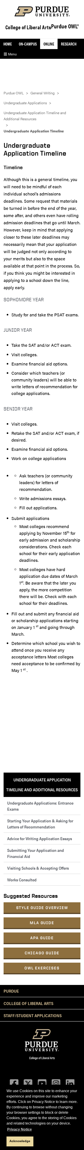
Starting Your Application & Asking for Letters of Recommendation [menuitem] (40, 824)
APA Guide (42, 937)
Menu (12, 54)
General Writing (42, 92)
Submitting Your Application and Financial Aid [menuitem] (35, 853)
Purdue (11, 991)
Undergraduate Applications (25, 102)
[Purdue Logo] (42, 11)
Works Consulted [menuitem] (22, 879)
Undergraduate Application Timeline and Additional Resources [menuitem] (42, 784)
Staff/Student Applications (33, 1015)
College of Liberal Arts (28, 27)
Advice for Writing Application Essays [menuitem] (39, 838)
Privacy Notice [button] (19, 1129)
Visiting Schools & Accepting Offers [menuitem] (38, 868)
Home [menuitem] (7, 44)
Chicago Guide (42, 952)
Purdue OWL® (65, 26)
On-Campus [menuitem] (28, 44)
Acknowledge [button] (19, 1141)
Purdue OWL (14, 92)
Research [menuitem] (68, 44)
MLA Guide (42, 922)
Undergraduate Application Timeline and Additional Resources (35, 115)
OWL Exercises (41, 968)
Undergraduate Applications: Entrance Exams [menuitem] (40, 806)
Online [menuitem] (48, 44)
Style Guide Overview (42, 907)
